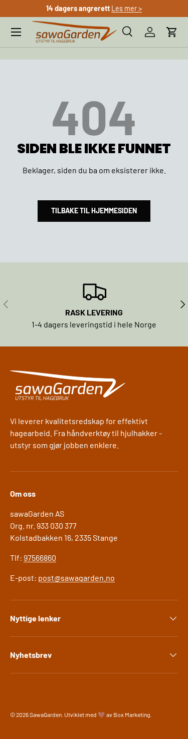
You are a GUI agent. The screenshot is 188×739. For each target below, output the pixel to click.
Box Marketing (131, 714)
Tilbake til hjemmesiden (94, 210)
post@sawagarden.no (76, 577)
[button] (172, 32)
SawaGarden (46, 714)
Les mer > (126, 8)
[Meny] (16, 32)
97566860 (40, 557)
